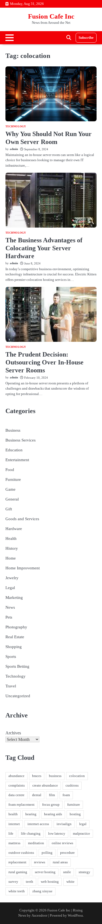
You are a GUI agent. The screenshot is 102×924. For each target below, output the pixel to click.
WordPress (75, 915)
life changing (31, 833)
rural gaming (17, 872)
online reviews (62, 843)
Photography (16, 627)
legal (82, 824)
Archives (13, 733)
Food (9, 469)
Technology (15, 126)
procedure (67, 853)
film (52, 795)
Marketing (14, 597)
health (13, 814)
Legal (10, 587)
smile (67, 872)
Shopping (13, 647)
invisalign (64, 824)
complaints (16, 785)
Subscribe (86, 38)
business (55, 776)
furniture (73, 805)
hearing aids (53, 814)
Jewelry (11, 578)
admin (14, 149)
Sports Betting (17, 666)
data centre (16, 795)
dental (36, 795)
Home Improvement (22, 568)
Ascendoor (39, 915)
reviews (39, 862)
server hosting (45, 872)
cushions (72, 785)
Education (14, 450)
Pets (8, 617)
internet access (38, 824)
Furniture (13, 479)
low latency (56, 833)
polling (47, 853)
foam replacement (21, 805)
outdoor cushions (21, 853)
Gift (8, 509)
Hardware (13, 528)
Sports (10, 656)
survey (13, 882)
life (10, 833)
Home (10, 558)
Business (12, 430)
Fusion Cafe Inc (51, 16)
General (12, 499)
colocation (77, 776)
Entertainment (17, 460)
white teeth (16, 891)
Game (10, 489)
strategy (84, 872)
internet (14, 824)
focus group (51, 805)
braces (36, 776)
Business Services (20, 440)
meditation (36, 843)
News (10, 607)
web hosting (50, 882)
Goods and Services (22, 519)
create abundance (45, 785)
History (11, 548)
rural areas (60, 862)
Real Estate (14, 637)
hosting (75, 814)
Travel (10, 686)
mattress (14, 843)
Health (11, 538)
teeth (29, 882)
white (70, 882)
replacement (17, 862)
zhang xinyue (42, 891)
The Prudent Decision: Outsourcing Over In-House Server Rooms (44, 362)
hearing (30, 814)
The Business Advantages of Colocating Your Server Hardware (43, 248)
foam (66, 795)
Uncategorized (17, 696)
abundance (16, 776)
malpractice (81, 833)
